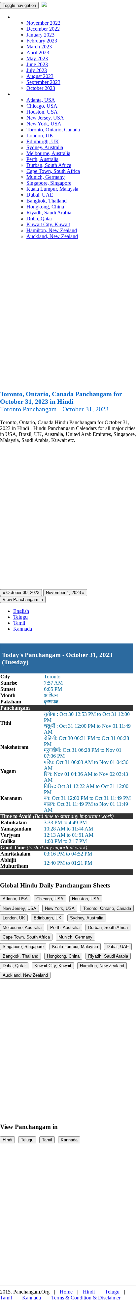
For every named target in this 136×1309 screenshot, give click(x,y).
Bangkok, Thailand (46, 201)
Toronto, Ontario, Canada (53, 129)
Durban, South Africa (48, 165)
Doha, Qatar (39, 218)
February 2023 (41, 40)
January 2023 (40, 35)
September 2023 (43, 82)
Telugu (20, 617)
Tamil (19, 623)
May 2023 (37, 58)
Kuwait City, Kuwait (48, 224)
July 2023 (36, 70)
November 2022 (43, 23)
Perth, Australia (42, 159)
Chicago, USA (41, 106)
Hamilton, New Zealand (51, 230)
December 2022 (43, 29)
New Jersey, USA (45, 118)
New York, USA (43, 123)
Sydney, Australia (44, 147)
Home (66, 1292)
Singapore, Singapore (48, 183)
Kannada (22, 629)
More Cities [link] (25, 94)
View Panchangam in (23, 599)
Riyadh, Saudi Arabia (48, 212)
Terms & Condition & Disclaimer (85, 1297)
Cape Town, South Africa (53, 171)
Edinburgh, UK (42, 141)
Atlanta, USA (40, 100)
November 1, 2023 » (65, 592)
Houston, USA (42, 112)
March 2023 (39, 46)
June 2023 (37, 64)
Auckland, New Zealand (52, 236)
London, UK (39, 135)
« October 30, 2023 (21, 592)
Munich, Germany (45, 177)
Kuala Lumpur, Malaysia (52, 189)
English (21, 611)
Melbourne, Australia (48, 153)
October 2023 (40, 88)
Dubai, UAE (39, 195)
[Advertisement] (68, 317)
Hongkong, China (45, 206)
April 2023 (37, 52)
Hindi (7, 1139)
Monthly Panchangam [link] (36, 17)
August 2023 (39, 76)
